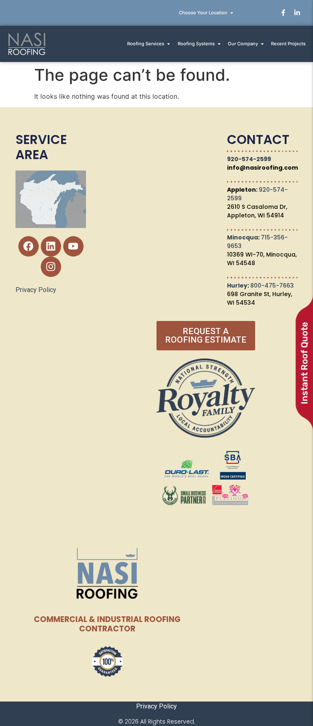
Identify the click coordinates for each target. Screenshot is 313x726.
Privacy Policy (35, 290)
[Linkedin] (51, 246)
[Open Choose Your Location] (231, 12)
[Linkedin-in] (297, 12)
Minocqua (242, 237)
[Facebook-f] (283, 12)
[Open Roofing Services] (168, 43)
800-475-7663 (272, 285)
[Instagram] (51, 267)
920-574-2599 (249, 159)
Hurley (237, 285)
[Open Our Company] (262, 43)
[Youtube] (73, 246)
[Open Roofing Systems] (219, 43)
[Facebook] (28, 246)
